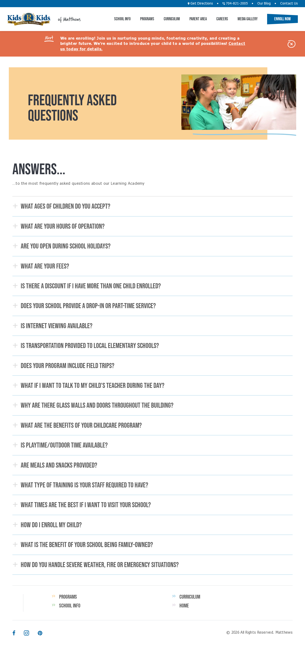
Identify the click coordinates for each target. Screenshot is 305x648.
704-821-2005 (236, 3)
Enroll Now (282, 18)
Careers (222, 18)
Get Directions (201, 3)
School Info (122, 18)
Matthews (29, 19)
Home (184, 605)
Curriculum (172, 18)
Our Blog (264, 3)
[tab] (152, 206)
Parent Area (198, 18)
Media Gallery (248, 18)
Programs (147, 18)
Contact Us (289, 3)
